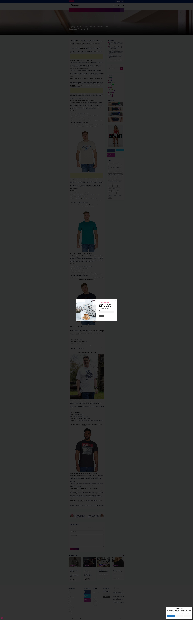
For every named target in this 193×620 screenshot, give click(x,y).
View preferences (188, 615)
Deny (179, 615)
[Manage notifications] (2, 618)
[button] (190, 608)
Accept (171, 615)
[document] (96, 310)
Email (100, 310)
